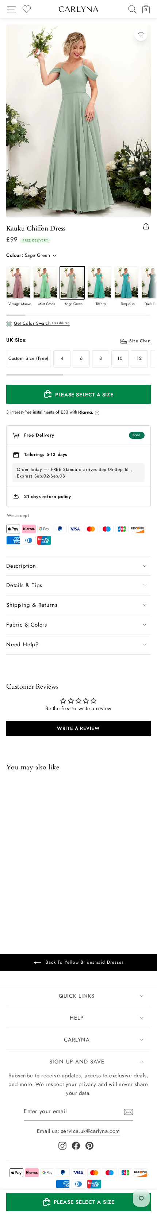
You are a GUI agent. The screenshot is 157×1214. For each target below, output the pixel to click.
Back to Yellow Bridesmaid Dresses (84, 962)
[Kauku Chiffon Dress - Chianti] (49, 886)
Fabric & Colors (26, 625)
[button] (78, 1202)
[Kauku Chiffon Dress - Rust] (20, 886)
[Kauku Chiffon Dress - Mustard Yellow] (11, 886)
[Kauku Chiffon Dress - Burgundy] (39, 886)
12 (139, 358)
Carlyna (77, 1040)
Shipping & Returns (31, 605)
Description (21, 566)
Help (77, 1018)
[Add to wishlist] (141, 34)
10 (119, 358)
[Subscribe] (128, 1111)
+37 (58, 887)
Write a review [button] (78, 728)
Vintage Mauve (18, 283)
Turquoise (126, 283)
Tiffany (99, 283)
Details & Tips (24, 585)
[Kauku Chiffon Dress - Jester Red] (30, 886)
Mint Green (45, 283)
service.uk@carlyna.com (90, 1131)
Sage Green (72, 283)
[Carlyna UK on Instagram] (62, 1145)
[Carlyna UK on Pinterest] (89, 1145)
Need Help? (22, 644)
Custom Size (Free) (28, 358)
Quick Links (77, 996)
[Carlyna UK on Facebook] (76, 1145)
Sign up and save (76, 1062)
